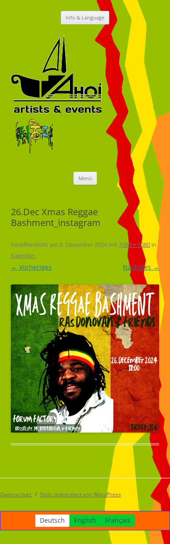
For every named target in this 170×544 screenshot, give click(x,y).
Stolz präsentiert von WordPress (80, 494)
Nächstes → (141, 267)
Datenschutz (16, 494)
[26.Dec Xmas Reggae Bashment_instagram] (85, 358)
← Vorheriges (31, 267)
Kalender (23, 255)
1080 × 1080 (134, 245)
